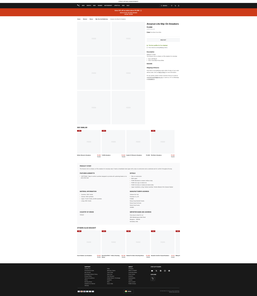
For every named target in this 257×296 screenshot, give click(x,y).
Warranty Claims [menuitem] (111, 270)
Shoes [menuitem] (86, 280)
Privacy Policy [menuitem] (88, 276)
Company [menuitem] (130, 268)
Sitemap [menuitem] (87, 285)
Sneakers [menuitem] (109, 280)
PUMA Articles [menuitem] (132, 283)
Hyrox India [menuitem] (110, 283)
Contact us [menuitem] (87, 268)
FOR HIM (126, 14)
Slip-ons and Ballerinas (101, 19)
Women (85, 19)
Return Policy (161, 72)
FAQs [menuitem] (108, 268)
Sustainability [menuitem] (131, 278)
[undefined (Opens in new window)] (153, 279)
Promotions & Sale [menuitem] (89, 270)
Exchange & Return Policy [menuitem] (91, 274)
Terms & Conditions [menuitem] (90, 278)
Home (78, 19)
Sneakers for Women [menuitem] (90, 283)
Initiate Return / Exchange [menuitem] (113, 278)
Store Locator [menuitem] (132, 281)
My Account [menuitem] (88, 272)
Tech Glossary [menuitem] (110, 276)
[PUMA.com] (78, 5)
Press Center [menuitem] (131, 274)
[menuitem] (83, 5)
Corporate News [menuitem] (132, 272)
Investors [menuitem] (130, 276)
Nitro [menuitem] (108, 281)
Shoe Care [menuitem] (109, 274)
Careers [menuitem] (130, 280)
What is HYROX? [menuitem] (132, 270)
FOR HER (131, 14)
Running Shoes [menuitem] (88, 281)
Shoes (91, 19)
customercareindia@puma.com (155, 77)
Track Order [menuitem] (110, 272)
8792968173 (151, 79)
